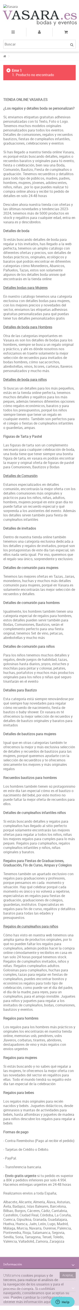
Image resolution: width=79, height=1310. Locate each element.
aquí (47, 1301)
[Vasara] (39, 6)
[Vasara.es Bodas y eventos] (39, 18)
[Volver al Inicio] (4, 56)
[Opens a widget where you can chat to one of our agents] (62, 1302)
